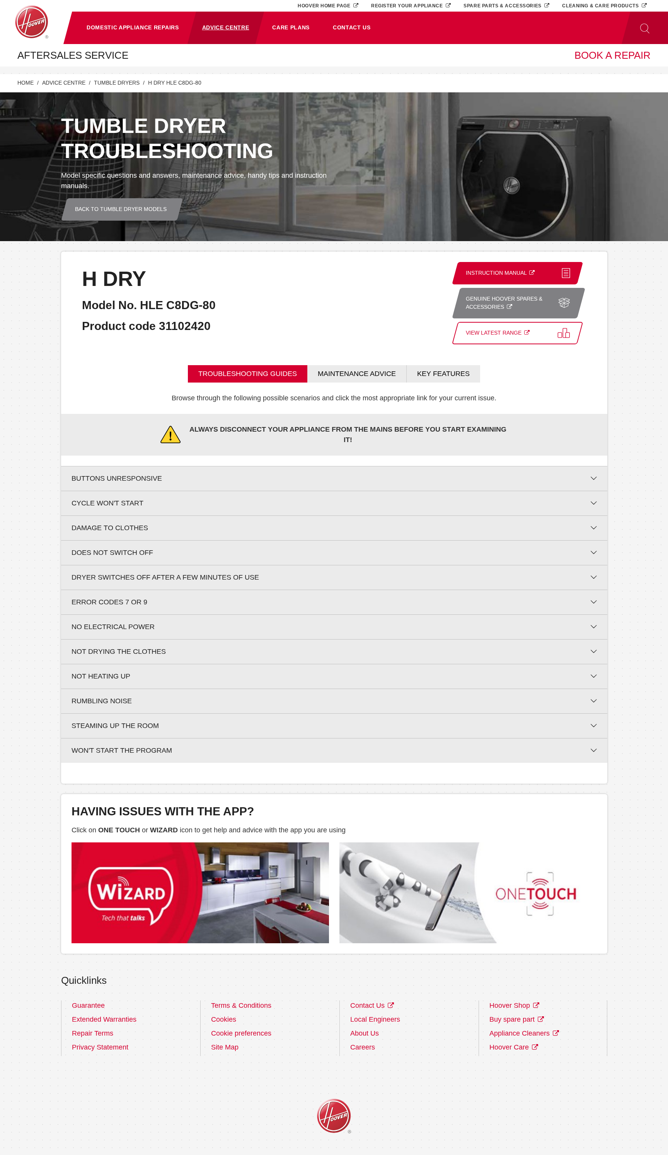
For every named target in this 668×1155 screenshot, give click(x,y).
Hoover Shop (510, 1005)
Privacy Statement (100, 1047)
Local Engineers (375, 1019)
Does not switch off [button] (112, 552)
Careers (362, 1047)
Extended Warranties (104, 1019)
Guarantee (88, 1005)
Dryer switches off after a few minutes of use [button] (165, 577)
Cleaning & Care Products (601, 5)
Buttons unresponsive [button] (117, 478)
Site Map (225, 1047)
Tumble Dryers (117, 83)
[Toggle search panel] (645, 28)
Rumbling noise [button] (102, 701)
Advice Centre (63, 83)
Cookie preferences (241, 1033)
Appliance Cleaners (520, 1033)
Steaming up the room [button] (115, 726)
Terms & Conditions (241, 1005)
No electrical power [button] (113, 627)
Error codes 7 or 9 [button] (109, 602)
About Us (364, 1033)
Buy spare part (513, 1019)
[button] (132, 28)
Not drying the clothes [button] (119, 651)
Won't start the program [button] (122, 750)
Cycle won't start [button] (107, 503)
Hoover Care (510, 1047)
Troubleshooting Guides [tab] (247, 374)
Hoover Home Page (325, 5)
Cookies (223, 1019)
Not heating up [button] (101, 676)
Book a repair (612, 55)
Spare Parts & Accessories (503, 5)
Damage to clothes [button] (110, 528)
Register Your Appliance (407, 5)
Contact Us (368, 1005)
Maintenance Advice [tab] (357, 374)
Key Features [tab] (443, 374)
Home (25, 83)
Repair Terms (92, 1033)
